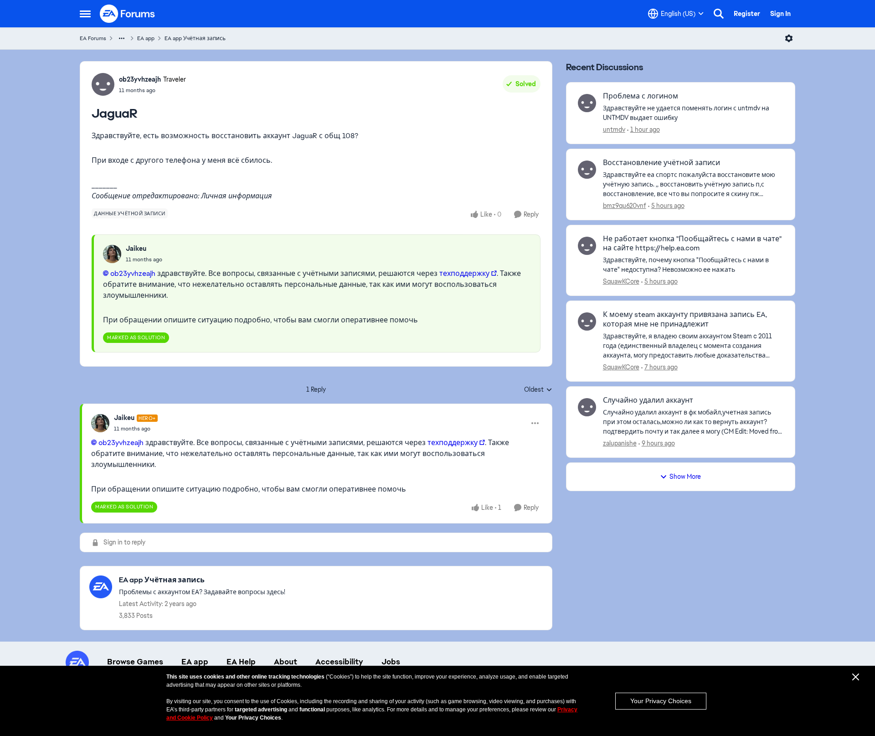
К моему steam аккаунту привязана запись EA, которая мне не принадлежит (685, 319)
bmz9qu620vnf (624, 206)
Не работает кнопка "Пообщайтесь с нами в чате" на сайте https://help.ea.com (692, 243)
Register (747, 14)
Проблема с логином (640, 96)
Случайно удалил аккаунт (648, 400)
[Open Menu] (788, 38)
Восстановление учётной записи (661, 162)
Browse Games (135, 662)
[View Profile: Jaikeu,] (112, 254)
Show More (685, 476)
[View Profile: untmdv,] (587, 103)
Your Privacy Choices (660, 701)
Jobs (390, 662)
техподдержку (464, 273)
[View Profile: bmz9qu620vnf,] (587, 170)
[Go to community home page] (127, 14)
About (285, 662)
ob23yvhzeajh (140, 79)
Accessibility (339, 662)
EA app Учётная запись (195, 38)
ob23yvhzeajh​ (132, 273)
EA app (145, 38)
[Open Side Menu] (85, 14)
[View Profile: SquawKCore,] (587, 246)
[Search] (718, 13)
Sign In (780, 14)
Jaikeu (136, 248)
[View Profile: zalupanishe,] (587, 407)
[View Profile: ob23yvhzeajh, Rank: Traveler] (103, 84)
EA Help (241, 662)
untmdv (614, 129)
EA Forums (93, 38)
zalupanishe (620, 443)
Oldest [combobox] (538, 389)
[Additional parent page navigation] (121, 38)
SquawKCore (621, 281)
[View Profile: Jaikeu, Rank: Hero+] (100, 423)
